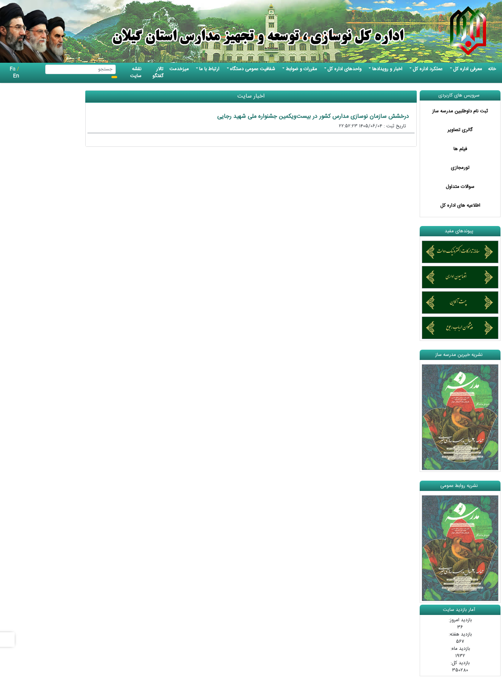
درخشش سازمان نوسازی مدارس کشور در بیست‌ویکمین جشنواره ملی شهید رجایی (313, 116)
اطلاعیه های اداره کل (460, 205)
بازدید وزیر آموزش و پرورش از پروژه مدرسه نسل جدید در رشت (334, 270)
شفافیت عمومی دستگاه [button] (252, 69)
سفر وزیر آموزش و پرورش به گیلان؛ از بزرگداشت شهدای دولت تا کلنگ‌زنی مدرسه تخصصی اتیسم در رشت (294, 362)
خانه (492, 69)
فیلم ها (460, 149)
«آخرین (397, 550)
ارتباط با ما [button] (209, 69)
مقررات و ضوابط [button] (301, 69)
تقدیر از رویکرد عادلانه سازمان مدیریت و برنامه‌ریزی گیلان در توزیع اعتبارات (320, 468)
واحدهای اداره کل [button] (344, 69)
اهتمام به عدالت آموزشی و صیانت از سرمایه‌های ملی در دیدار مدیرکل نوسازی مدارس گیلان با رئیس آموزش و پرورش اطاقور (298, 434)
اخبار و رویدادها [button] (387, 69)
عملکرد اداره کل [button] (427, 69)
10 (344, 550)
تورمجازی (460, 168)
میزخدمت (179, 69)
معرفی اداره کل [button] (467, 69)
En (16, 76)
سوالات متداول (460, 187)
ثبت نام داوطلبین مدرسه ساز (460, 111)
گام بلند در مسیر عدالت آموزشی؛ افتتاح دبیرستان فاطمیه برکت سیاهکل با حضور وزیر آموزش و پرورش (297, 214)
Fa (12, 69)
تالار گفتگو (158, 72)
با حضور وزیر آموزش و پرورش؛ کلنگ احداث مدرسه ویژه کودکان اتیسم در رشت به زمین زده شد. (295, 330)
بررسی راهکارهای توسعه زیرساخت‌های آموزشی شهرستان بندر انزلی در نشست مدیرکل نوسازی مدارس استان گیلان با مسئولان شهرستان (298, 500)
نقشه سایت (135, 72)
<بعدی (373, 550)
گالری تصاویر (460, 130)
